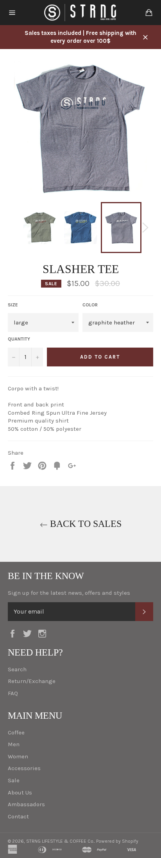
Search (17, 669)
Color (90, 305)
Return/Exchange (31, 681)
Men (14, 744)
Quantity (19, 339)
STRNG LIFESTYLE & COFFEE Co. (60, 841)
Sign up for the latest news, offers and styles (69, 592)
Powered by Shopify (117, 841)
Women (18, 756)
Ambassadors (26, 804)
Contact (18, 816)
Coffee (16, 732)
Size (13, 305)
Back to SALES (85, 524)
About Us (20, 792)
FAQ (13, 693)
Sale (14, 780)
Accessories (24, 768)
